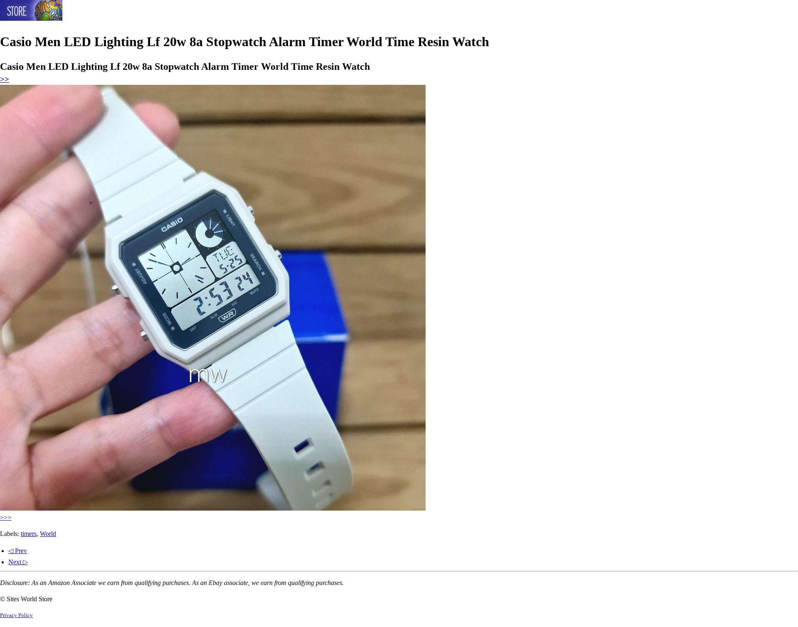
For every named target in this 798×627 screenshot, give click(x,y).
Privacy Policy (16, 615)
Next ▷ (18, 561)
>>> (5, 517)
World (48, 533)
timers (29, 533)
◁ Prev (17, 550)
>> (4, 79)
